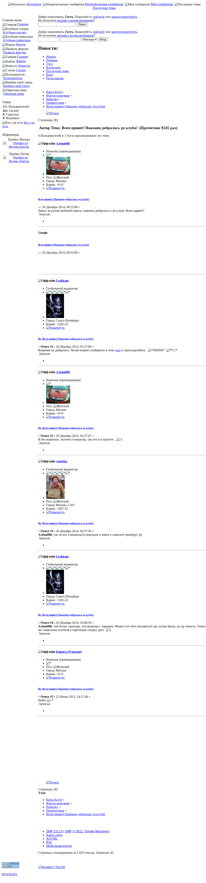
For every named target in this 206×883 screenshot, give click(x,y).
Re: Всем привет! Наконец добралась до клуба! (66, 338)
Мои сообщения (162, 4)
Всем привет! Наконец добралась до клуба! (63, 199)
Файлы (21, 61)
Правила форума (14, 52)
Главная (22, 24)
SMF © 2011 (74, 831)
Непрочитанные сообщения (104, 4)
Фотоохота (34, 4)
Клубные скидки (14, 32)
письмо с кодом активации (75, 20)
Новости (24, 65)
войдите (99, 16)
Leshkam (62, 280)
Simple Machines (96, 831)
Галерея (22, 56)
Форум (20, 44)
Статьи (21, 70)
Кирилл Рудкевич (69, 651)
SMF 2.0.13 (54, 831)
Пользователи (12, 78)
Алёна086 (63, 143)
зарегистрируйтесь (124, 16)
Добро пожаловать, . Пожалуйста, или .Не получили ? (88, 18)
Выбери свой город (16, 86)
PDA (5, 874)
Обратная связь (13, 93)
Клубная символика (16, 40)
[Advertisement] (104, 12)
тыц (118, 350)
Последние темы (104, 8)
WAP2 (13, 874)
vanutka (61, 461)
